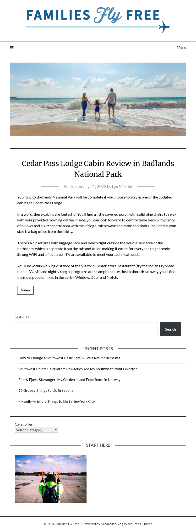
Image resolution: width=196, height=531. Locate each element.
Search (22, 317)
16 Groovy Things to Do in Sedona (45, 390)
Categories (24, 424)
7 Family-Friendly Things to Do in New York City (56, 401)
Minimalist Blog (112, 524)
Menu (181, 47)
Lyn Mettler (122, 186)
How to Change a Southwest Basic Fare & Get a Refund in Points (69, 358)
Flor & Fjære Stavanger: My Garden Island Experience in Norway (69, 379)
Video (25, 290)
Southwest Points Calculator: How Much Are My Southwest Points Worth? (77, 369)
